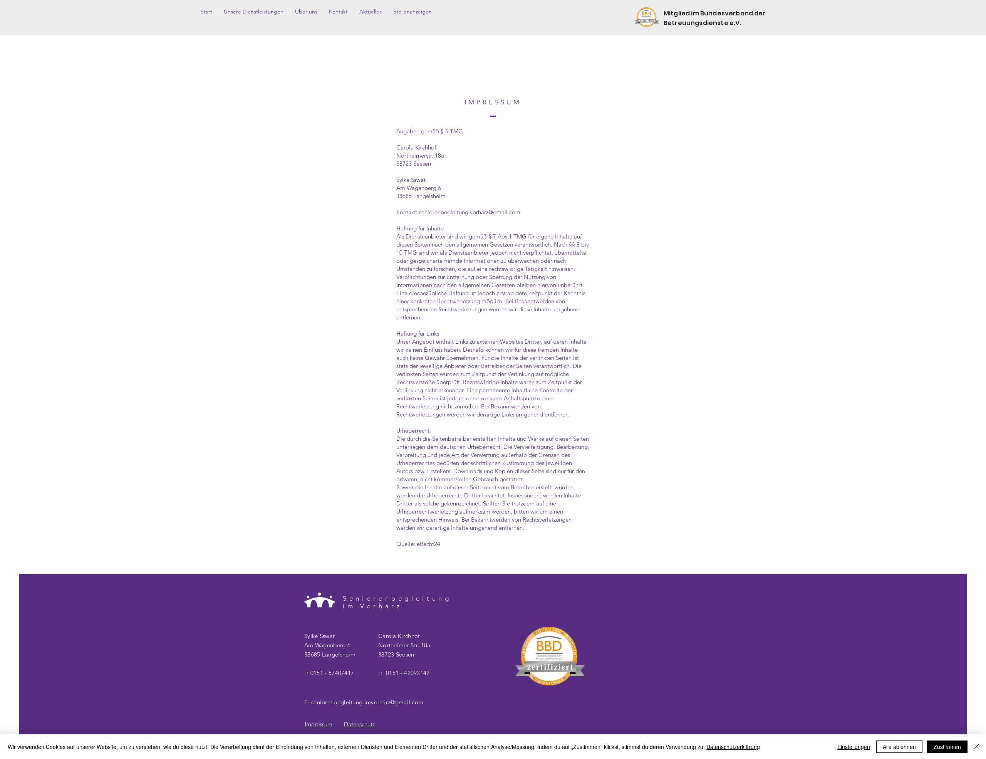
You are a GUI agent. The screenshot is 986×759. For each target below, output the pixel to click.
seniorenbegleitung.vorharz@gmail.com (469, 212)
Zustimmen (947, 747)
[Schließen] (976, 747)
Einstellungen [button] (853, 747)
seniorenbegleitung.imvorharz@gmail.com (367, 702)
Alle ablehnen (899, 747)
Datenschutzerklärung (733, 747)
